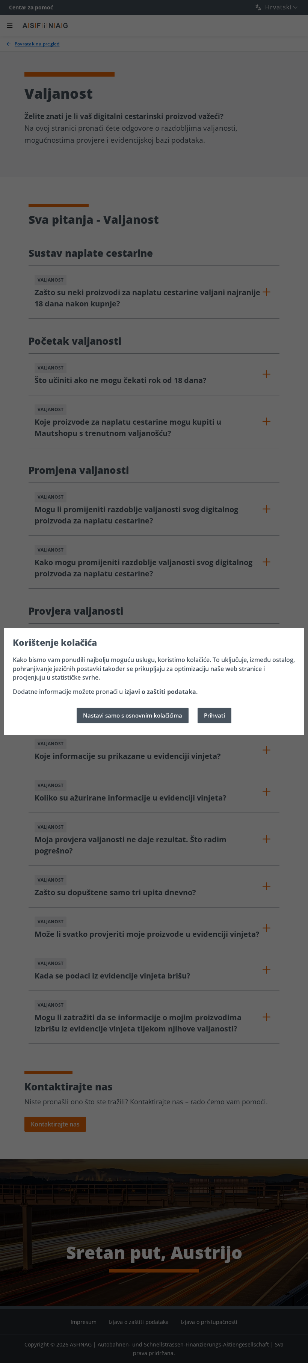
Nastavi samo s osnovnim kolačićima (132, 715)
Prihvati (214, 715)
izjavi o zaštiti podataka (160, 692)
